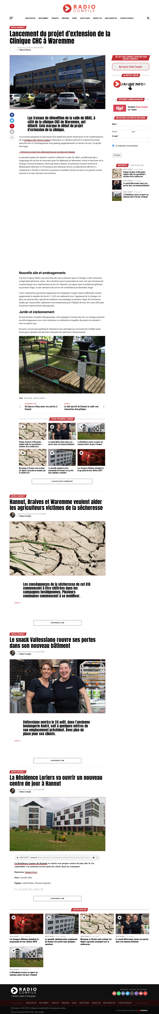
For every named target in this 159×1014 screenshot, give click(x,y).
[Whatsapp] (119, 993)
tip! (119, 108)
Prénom (114, 132)
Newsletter (97, 18)
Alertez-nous (85, 18)
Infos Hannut (39, 398)
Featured (28, 398)
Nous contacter (111, 18)
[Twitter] (128, 993)
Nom (114, 124)
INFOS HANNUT (43, 18)
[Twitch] (136, 993)
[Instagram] (132, 993)
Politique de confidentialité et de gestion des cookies (48, 1008)
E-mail (115, 136)
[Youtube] (141, 993)
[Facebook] (123, 993)
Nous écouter (30, 18)
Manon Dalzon (25, 50)
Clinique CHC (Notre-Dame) (37, 140)
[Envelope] (114, 993)
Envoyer (117, 155)
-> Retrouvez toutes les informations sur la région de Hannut (47, 151)
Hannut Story (31, 872)
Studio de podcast (127, 18)
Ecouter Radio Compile (131, 66)
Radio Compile (25, 516)
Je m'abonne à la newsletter (126, 146)
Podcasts (55, 18)
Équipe (74, 18)
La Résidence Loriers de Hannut (30, 863)
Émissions (65, 18)
